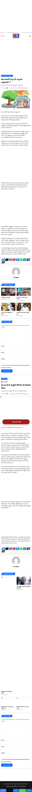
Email (3, 352)
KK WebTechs (23, 786)
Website (3, 358)
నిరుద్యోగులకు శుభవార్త (5, 297)
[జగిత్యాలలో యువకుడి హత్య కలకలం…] (24, 292)
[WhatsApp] (20, 260)
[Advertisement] (16, 16)
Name (3, 346)
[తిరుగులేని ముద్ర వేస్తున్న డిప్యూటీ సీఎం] (24, 307)
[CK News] (16, 36)
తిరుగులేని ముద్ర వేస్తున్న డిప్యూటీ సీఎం (23, 313)
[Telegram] (24, 260)
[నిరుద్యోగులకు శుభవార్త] (8, 292)
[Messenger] (17, 260)
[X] (6, 260)
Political (3, 75)
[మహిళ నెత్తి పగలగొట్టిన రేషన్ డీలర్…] (8, 307)
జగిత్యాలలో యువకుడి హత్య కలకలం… (22, 298)
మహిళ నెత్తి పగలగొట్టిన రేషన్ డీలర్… (6, 313)
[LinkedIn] (9, 260)
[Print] (2, 262)
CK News (5, 88)
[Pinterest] (13, 260)
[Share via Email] (27, 260)
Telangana (9, 75)
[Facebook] (2, 260)
